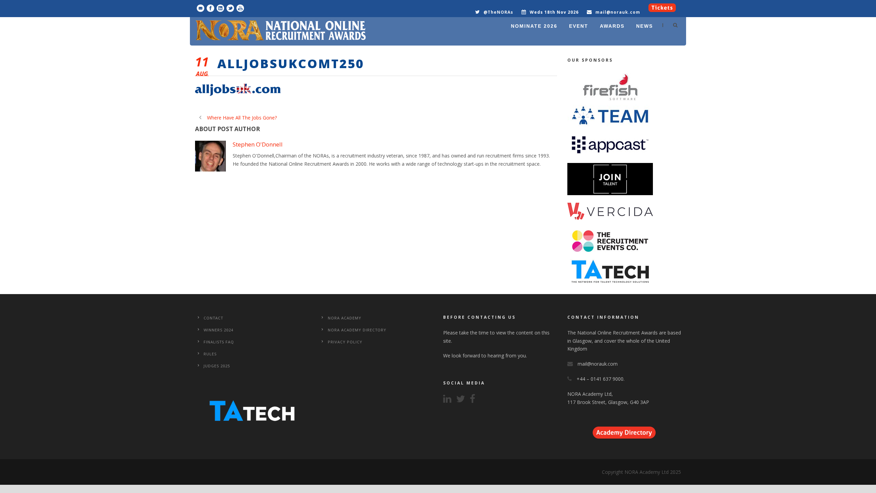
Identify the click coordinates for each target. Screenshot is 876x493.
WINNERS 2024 (218, 329)
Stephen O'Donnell (258, 144)
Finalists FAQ (219, 341)
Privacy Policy (345, 341)
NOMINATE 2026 (534, 26)
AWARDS (612, 26)
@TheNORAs (498, 12)
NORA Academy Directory (357, 329)
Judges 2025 (217, 365)
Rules (210, 353)
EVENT (578, 26)
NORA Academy (344, 317)
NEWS (644, 26)
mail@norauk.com (617, 12)
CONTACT (213, 317)
